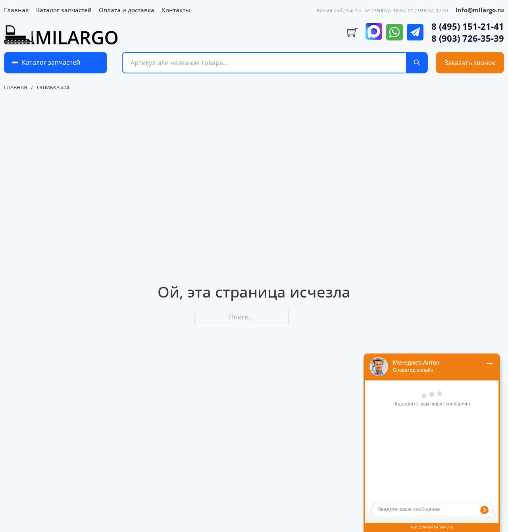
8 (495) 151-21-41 (467, 26)
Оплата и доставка (126, 9)
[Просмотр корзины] (352, 32)
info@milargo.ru (480, 9)
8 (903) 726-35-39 (467, 38)
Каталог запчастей (64, 9)
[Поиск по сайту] (417, 62)
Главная (16, 9)
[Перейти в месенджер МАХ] (374, 32)
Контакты (176, 9)
